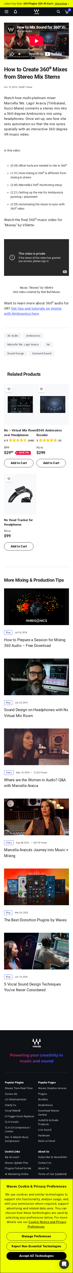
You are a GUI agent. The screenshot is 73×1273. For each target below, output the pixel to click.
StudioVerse (45, 1105)
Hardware (44, 1135)
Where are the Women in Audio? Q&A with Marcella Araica (35, 783)
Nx (48, 344)
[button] (64, 1264)
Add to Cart (19, 463)
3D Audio (12, 335)
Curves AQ (11, 1093)
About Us (43, 1168)
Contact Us (44, 1162)
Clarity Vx (10, 1105)
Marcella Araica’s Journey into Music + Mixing (36, 853)
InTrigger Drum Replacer (19, 1116)
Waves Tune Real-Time (19, 1088)
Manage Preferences (36, 1236)
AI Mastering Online (17, 1174)
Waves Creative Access (52, 1088)
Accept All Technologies (36, 1256)
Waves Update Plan (16, 1162)
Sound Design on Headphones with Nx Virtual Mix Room (36, 712)
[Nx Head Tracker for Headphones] (20, 494)
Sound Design (15, 353)
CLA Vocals (12, 1121)
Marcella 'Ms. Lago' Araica (23, 344)
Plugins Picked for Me (18, 1168)
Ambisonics (33, 335)
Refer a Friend (46, 1141)
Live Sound (44, 1129)
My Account (12, 1157)
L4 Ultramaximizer (15, 1099)
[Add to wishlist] (9, 389)
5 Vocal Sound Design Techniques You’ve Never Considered (32, 987)
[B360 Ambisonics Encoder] (52, 404)
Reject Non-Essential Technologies (36, 1246)
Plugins (42, 1093)
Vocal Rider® (13, 1110)
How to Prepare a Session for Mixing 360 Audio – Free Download (34, 643)
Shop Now (61, 3)
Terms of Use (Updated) (52, 1174)
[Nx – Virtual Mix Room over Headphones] (20, 404)
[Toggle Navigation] (6, 11)
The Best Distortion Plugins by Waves (35, 920)
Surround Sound (41, 353)
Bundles (43, 1099)
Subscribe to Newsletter (52, 1157)
